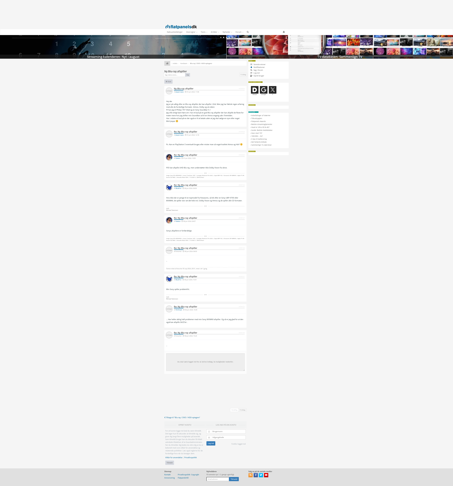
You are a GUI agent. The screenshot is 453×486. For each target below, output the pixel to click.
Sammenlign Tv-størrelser (261, 145)
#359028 (242, 132)
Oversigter (190, 32)
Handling (234, 410)
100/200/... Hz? (257, 136)
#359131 (242, 277)
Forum (238, 32)
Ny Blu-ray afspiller (175, 71)
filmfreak (179, 310)
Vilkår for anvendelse (173, 457)
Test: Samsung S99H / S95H (340, 47)
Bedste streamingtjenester (261, 124)
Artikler (214, 32)
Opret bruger (258, 75)
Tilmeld (170, 463)
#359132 (242, 307)
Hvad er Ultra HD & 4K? (260, 127)
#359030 (242, 155)
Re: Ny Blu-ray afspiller (185, 131)
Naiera (178, 158)
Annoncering (169, 478)
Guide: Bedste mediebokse (261, 130)
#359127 (242, 218)
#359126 (242, 185)
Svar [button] (169, 81)
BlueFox (178, 188)
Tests (203, 32)
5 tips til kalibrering (259, 139)
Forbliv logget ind (238, 444)
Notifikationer (259, 67)
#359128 (242, 248)
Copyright (195, 474)
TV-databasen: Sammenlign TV (113, 47)
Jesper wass (180, 92)
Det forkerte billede (259, 142)
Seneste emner (259, 64)
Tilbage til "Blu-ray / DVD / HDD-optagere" (182, 417)
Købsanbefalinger (175, 32)
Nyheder (226, 32)
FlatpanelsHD (183, 478)
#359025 (242, 89)
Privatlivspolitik (190, 457)
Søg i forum (258, 70)
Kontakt (167, 474)
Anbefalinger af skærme (260, 115)
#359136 (242, 333)
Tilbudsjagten (256, 118)
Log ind (211, 443)
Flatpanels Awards (258, 121)
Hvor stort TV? (256, 133)
